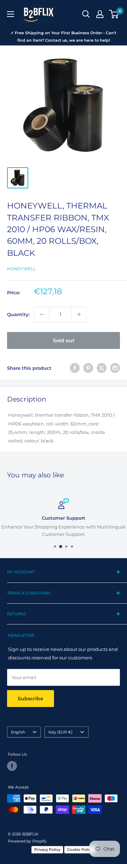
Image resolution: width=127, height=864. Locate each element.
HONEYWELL (21, 268)
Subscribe (30, 698)
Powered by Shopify (27, 841)
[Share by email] (115, 368)
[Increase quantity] (79, 314)
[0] (114, 14)
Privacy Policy (47, 849)
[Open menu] (10, 14)
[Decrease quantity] (41, 314)
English (18, 732)
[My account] (99, 14)
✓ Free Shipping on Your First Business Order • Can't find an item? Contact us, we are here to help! (63, 36)
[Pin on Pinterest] (88, 368)
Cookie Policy (80, 849)
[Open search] (86, 14)
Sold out (63, 340)
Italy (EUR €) (60, 732)
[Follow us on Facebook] (12, 766)
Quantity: (18, 314)
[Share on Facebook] (75, 368)
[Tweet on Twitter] (102, 368)
